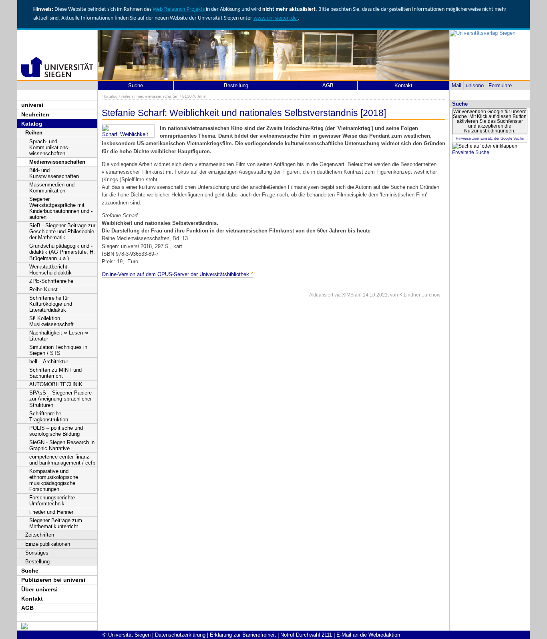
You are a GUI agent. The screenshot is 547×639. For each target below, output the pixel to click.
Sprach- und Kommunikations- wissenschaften (49, 147)
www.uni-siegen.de (275, 18)
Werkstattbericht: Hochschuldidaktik (50, 270)
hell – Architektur (48, 362)
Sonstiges (36, 553)
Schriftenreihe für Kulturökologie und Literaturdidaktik (50, 304)
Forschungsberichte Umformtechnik (52, 501)
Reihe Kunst (43, 289)
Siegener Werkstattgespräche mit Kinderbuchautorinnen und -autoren (61, 208)
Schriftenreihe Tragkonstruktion (48, 417)
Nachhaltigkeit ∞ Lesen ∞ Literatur (58, 336)
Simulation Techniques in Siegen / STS (58, 350)
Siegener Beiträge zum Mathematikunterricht (55, 523)
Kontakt (32, 598)
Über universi (39, 589)
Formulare (500, 85)
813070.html (193, 96)
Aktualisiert (321, 294)
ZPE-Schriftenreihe (51, 281)
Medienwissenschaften (57, 162)
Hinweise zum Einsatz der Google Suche (490, 138)
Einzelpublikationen (47, 544)
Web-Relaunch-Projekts (179, 9)
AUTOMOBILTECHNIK (55, 384)
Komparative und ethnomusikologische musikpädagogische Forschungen (53, 480)
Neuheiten (35, 114)
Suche (29, 570)
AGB (27, 608)
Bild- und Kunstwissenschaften (54, 173)
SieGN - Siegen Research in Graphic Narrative (62, 445)
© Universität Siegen (127, 635)
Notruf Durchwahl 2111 (306, 635)
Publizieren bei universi (53, 580)
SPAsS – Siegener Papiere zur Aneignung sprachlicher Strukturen (60, 399)
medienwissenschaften (158, 96)
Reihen (33, 133)
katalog (111, 96)
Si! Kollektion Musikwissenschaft (51, 321)
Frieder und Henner (51, 512)
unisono (475, 85)
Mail (456, 85)
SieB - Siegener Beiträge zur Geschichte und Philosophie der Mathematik (62, 231)
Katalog (31, 123)
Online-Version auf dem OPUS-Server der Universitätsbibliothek (175, 274)
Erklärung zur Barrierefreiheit (243, 635)
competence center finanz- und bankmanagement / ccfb (62, 460)
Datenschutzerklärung (180, 635)
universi (32, 105)
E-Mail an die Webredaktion (368, 635)
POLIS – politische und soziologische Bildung (56, 431)
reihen (127, 96)
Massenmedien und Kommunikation (51, 188)
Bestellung (37, 562)
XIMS (348, 294)
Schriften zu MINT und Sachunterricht (55, 373)
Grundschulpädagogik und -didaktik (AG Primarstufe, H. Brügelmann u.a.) (62, 252)
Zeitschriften (39, 535)
